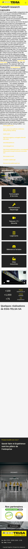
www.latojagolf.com (8, 146)
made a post (6, 134)
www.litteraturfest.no (8, 142)
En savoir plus (14, 196)
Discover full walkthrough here (11, 163)
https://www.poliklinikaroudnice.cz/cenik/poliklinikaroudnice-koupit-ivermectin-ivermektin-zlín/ (15, 151)
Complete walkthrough (9, 159)
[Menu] (25, 2)
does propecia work (8, 156)
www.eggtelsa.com (8, 125)
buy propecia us (15, 67)
